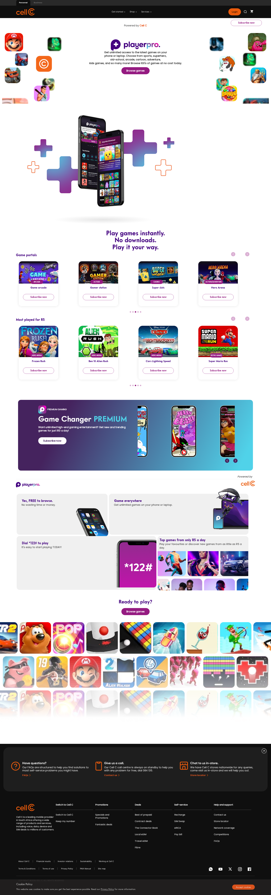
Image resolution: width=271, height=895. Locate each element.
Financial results (43, 861)
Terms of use (48, 868)
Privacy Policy (67, 868)
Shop (132, 12)
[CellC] (25, 11)
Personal (23, 2)
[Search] (245, 12)
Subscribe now (246, 22)
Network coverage (224, 828)
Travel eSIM (141, 841)
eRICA (177, 828)
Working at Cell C (106, 861)
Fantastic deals (103, 824)
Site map (102, 868)
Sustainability (86, 861)
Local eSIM (140, 834)
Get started (118, 12)
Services (145, 12)
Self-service (181, 804)
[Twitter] (230, 870)
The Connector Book (146, 828)
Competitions (221, 834)
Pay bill (178, 834)
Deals (138, 804)
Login (234, 12)
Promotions (101, 804)
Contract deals (143, 821)
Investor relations (65, 861)
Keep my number (65, 821)
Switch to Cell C (64, 804)
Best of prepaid (143, 814)
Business (38, 2)
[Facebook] (250, 870)
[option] (46, 283)
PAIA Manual (85, 868)
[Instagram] (240, 870)
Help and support (223, 804)
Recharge (179, 814)
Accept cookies (243, 887)
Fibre (137, 847)
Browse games (135, 70)
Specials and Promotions (102, 816)
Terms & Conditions (26, 868)
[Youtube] (220, 870)
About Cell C (23, 861)
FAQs (25, 775)
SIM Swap (179, 821)
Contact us (110, 775)
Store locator (198, 775)
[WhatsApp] (211, 870)
